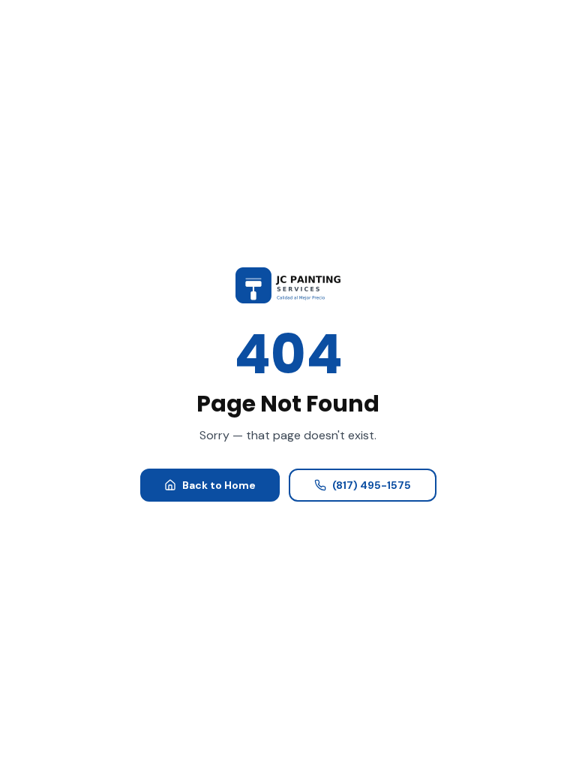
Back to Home (219, 485)
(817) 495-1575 (371, 485)
